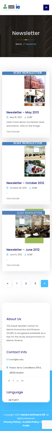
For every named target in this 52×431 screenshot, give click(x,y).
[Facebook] (13, 381)
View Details (12, 131)
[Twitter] (9, 381)
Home (19, 44)
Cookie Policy (31, 422)
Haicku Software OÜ (33, 414)
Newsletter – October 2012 (25, 183)
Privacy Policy (12, 422)
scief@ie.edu (16, 359)
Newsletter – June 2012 (23, 250)
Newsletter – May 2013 (22, 112)
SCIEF (29, 117)
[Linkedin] (17, 381)
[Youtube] (22, 381)
